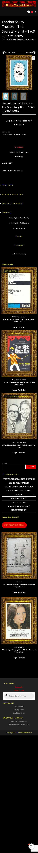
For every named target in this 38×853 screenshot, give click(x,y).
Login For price (19, 327)
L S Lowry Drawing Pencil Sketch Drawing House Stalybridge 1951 (19, 586)
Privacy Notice (19, 710)
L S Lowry (19, 582)
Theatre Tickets (19, 498)
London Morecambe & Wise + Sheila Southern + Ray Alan (19, 446)
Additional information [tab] (19, 152)
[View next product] (34, 52)
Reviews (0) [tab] (19, 157)
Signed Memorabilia (19, 483)
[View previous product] (3, 52)
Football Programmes (19, 721)
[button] (33, 58)
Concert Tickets (19, 502)
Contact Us (19, 687)
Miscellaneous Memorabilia (19, 487)
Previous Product (10, 52)
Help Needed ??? (19, 510)
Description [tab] (19, 147)
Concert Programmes (19, 506)
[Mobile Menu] (34, 12)
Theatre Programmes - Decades (19, 479)
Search (4, 463)
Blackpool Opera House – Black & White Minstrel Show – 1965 (19, 383)
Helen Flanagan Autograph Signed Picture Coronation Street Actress (19, 651)
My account (19, 706)
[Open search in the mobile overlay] (19, 696)
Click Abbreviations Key (19, 254)
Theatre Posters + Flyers (19, 491)
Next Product (29, 52)
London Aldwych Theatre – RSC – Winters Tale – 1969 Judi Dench (19, 321)
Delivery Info (19, 690)
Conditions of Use (19, 713)
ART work (19, 494)
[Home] (2, 39)
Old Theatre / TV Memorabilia (19, 724)
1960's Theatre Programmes (17, 134)
